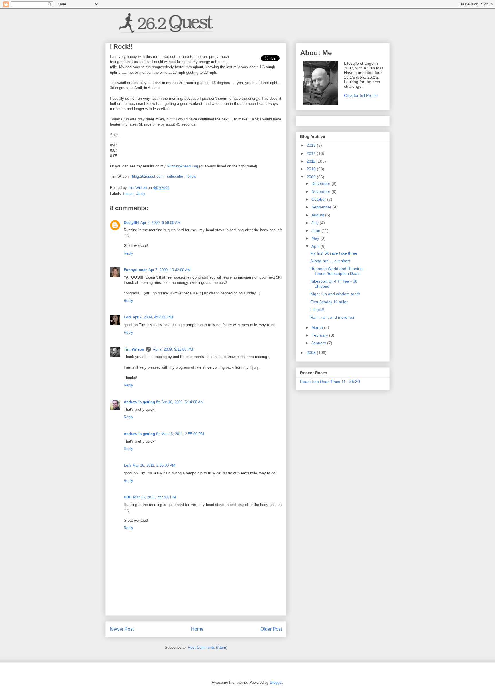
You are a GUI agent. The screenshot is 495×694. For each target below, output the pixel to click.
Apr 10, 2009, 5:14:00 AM (182, 402)
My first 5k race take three (334, 253)
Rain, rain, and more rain (332, 317)
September (322, 207)
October (319, 199)
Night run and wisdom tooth (335, 294)
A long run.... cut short (330, 261)
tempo (128, 193)
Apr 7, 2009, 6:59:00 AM (160, 222)
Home (197, 629)
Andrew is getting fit (142, 402)
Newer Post (122, 629)
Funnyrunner (135, 270)
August (318, 215)
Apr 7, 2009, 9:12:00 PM (173, 349)
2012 (312, 153)
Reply (128, 253)
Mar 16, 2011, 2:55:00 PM (182, 434)
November (321, 191)
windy (140, 193)
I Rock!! (317, 309)
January (319, 343)
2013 (312, 145)
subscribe (175, 176)
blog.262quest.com (148, 176)
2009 (312, 177)
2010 (312, 169)
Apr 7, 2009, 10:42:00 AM (169, 270)
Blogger (276, 682)
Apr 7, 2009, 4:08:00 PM (153, 317)
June (316, 230)
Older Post (271, 629)
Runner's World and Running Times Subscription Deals (336, 271)
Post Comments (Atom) (207, 647)
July (315, 222)
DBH (127, 497)
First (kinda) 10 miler (329, 302)
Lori (127, 317)
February (320, 335)
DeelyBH (131, 222)
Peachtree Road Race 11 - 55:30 (330, 381)
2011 (311, 161)
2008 (312, 352)
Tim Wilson (134, 349)
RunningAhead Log (182, 166)
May (315, 238)
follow (191, 176)
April (316, 246)
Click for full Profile (361, 95)
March (317, 327)
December (321, 183)
